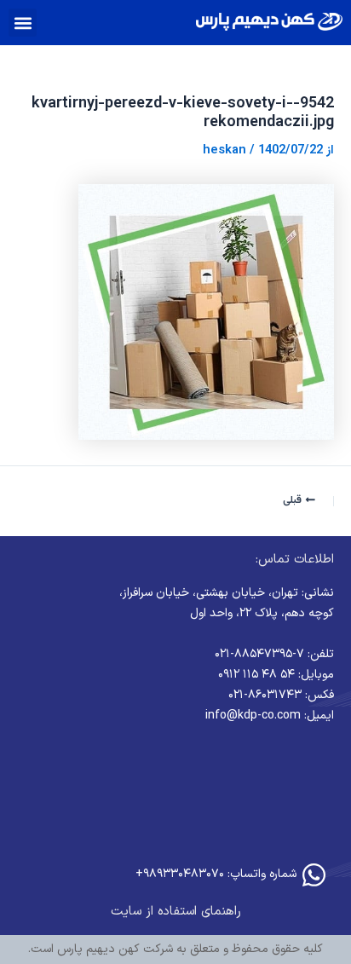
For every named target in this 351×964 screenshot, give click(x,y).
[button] (23, 23)
